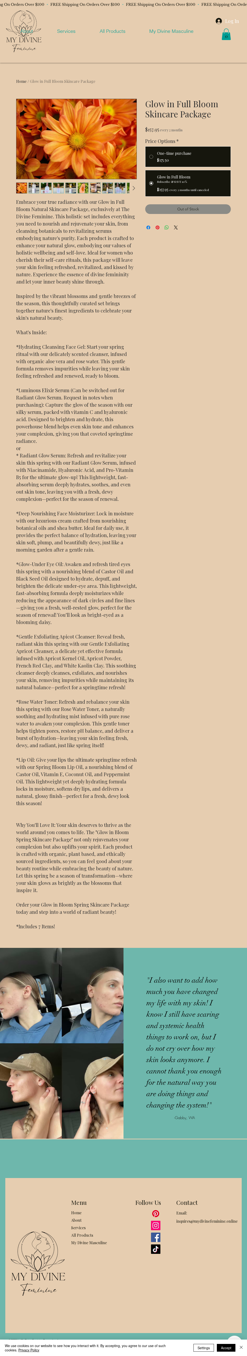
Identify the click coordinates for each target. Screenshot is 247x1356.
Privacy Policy (28, 1350)
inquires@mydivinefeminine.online (207, 1221)
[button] (226, 34)
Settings (204, 1347)
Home (21, 81)
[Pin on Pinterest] (157, 227)
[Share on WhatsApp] (167, 227)
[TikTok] (155, 1249)
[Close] (241, 1347)
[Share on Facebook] (148, 227)
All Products (82, 1235)
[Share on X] (176, 227)
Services (78, 1227)
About (76, 1220)
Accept (226, 1347)
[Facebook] (155, 1237)
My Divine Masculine (89, 1242)
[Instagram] (155, 1225)
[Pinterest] (155, 1213)
